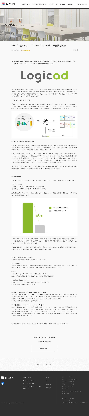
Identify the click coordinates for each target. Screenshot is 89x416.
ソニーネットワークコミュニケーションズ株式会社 (75, 402)
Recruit (62, 4)
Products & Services (39, 4)
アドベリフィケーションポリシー (70, 379)
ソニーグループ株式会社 (68, 398)
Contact (70, 4)
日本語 (79, 4)
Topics (51, 4)
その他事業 (26, 388)
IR (56, 4)
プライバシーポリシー (67, 377)
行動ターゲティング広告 (68, 384)
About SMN (26, 4)
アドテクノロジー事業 (28, 384)
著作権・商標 (65, 393)
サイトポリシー (66, 388)
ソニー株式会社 (66, 400)
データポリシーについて (68, 381)
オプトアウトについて (67, 386)
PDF (75, 50)
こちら (29, 301)
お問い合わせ (43, 348)
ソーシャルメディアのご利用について (71, 391)
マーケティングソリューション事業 (32, 386)
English (84, 4)
